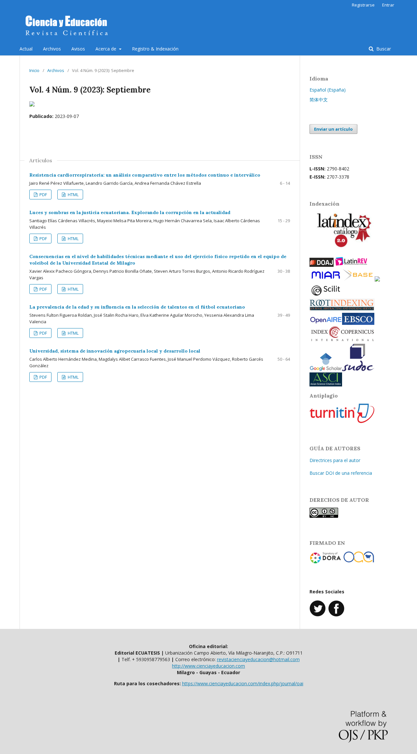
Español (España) (327, 90)
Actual (26, 49)
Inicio (34, 70)
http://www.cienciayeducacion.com (208, 666)
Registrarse (363, 5)
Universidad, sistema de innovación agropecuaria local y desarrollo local (114, 351)
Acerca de (106, 49)
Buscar (383, 49)
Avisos (78, 49)
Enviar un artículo (333, 129)
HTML (73, 194)
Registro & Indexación (155, 49)
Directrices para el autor (334, 460)
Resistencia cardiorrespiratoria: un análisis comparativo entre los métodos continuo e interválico (144, 175)
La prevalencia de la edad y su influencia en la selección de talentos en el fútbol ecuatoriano (137, 307)
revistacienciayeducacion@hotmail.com (258, 659)
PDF (42, 194)
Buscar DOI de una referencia (340, 473)
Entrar (388, 5)
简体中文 (318, 99)
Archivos (52, 49)
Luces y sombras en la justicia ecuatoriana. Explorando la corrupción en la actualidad (129, 212)
